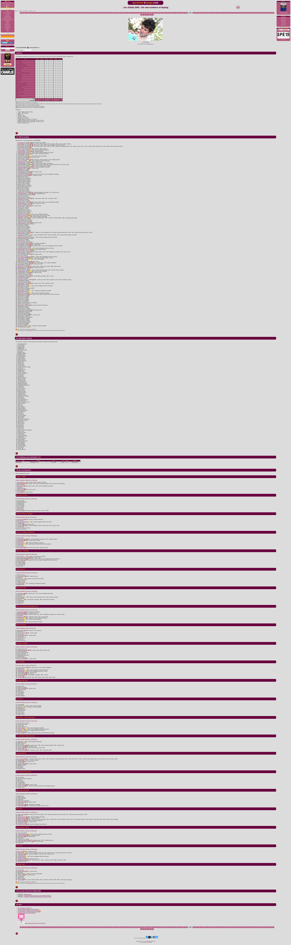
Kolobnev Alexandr (22, 166)
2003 (181, 12)
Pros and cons (7, 25)
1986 (104, 12)
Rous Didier (19, 510)
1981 (81, 12)
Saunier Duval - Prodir (20, 93)
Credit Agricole (18, 69)
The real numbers (7, 18)
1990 (122, 12)
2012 (222, 12)
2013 (227, 12)
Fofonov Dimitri (21, 249)
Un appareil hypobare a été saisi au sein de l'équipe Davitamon (37, 895)
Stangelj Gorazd (21, 222)
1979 (72, 12)
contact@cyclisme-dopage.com (149, 941)
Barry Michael (21, 263)
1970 (31, 12)
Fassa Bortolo (18, 78)
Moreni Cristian (21, 205)
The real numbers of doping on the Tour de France (29, 910)
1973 (45, 12)
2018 (249, 12)
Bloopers (7, 26)
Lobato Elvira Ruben (22, 193)
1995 (145, 12)
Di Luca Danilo (21, 146)
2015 (236, 12)
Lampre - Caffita (19, 60)
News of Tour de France (7, 2)
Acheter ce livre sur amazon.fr (39, 923)
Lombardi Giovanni (22, 248)
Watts (7, 22)
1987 (108, 12)
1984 (95, 12)
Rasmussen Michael (22, 819)
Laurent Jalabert (283, 19)
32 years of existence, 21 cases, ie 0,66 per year (26, 535)
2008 (204, 12)
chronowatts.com (283, 31)
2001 (172, 12)
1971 (36, 12)
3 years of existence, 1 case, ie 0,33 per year (26, 628)
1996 (149, 12)
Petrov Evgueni (21, 202)
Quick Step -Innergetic (20, 90)
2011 (217, 12)
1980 (76, 12)
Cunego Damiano (21, 163)
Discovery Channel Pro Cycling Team (22, 72)
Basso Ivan (20, 175)
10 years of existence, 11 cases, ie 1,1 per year (26, 756)
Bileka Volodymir (21, 251)
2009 (208, 12)
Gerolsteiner (18, 81)
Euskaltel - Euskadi (19, 76)
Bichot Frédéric (21, 688)
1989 (117, 12)
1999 (163, 12)
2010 (213, 12)
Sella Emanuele (21, 153)
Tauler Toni (20, 294)
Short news (7, 13)
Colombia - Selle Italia (20, 67)
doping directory (30, 330)
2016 (240, 12)
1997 (154, 12)
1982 (86, 12)
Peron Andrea (21, 234)
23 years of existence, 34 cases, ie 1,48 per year (26, 867)
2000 (167, 12)
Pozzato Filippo (21, 243)
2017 (245, 12)
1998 (158, 12)
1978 (67, 12)
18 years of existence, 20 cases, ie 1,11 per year (26, 609)
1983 (90, 12)
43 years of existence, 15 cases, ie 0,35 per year (26, 591)
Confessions (7, 24)
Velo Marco (20, 266)
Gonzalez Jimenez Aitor (22, 650)
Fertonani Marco (20, 635)
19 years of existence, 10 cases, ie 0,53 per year (26, 739)
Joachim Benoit (21, 271)
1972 (40, 12)
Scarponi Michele (21, 198)
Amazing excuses (7, 27)
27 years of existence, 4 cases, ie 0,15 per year (26, 498)
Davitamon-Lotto (19, 71)
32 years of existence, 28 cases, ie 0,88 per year (26, 554)
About (7, 39)
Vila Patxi (20, 168)
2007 (199, 12)
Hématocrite (33, 462)
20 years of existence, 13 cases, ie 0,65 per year (26, 646)
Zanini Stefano (21, 276)
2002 (177, 12)
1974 (49, 12)
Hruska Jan (20, 215)
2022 (267, 12)
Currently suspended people (7, 35)
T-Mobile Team (18, 97)
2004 (186, 12)
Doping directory (7, 17)
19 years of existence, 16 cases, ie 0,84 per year (26, 849)
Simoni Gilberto (21, 143)
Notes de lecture (28, 923)
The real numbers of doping (24, 908)
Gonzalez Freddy (21, 525)
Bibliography (7, 16)
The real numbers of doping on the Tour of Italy (28, 909)
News (8, 11)
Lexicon (7, 15)
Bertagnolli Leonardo (21, 539)
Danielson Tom (20, 616)
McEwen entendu (27, 894)
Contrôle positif (75, 462)
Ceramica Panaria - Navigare (21, 64)
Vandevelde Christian (22, 279)
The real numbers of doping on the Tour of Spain (28, 911)
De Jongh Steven (21, 824)
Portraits (7, 21)
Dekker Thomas (21, 232)
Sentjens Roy (21, 305)
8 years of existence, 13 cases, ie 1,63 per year (26, 830)
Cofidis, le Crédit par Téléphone (21, 65)
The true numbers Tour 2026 (7, 5)
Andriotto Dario (21, 259)
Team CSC (17, 95)
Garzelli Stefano (21, 763)
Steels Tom (19, 599)
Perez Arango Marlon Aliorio (23, 557)
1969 (26, 12)
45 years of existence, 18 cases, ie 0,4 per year (26, 517)
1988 (113, 12)
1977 (63, 12)
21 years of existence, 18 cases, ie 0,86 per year (26, 775)
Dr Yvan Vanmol (283, 24)
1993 (136, 12)
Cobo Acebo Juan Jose (23, 840)
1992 (131, 12)
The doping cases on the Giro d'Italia (26, 912)
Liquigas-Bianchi (19, 86)
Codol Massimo (21, 285)
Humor (7, 28)
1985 (99, 12)
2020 (258, 12)
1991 (126, 12)
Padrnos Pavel (21, 214)
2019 (254, 12)
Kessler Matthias (21, 171)
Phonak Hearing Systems (20, 88)
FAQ (7, 30)
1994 (140, 12)
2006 (195, 12)
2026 (152, 14)
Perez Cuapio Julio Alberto (23, 256)
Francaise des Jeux (19, 79)
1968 (22, 12)
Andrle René (20, 216)
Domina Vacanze (19, 74)
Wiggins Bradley (21, 290)
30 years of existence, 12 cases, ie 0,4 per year (26, 683)
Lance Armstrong (283, 17)
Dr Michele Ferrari (283, 18)
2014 (231, 12)
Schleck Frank (21, 192)
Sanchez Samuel (21, 162)
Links (7, 29)
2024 (142, 14)
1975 (54, 12)
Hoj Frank (20, 325)
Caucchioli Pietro (21, 151)
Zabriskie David (21, 267)
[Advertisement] (145, 126)
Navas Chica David (22, 729)
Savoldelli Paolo (21, 142)
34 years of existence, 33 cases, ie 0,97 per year (26, 793)
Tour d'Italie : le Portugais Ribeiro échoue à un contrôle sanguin (37, 896)
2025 (147, 14)
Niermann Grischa (22, 203)
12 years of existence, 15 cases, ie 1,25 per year (26, 702)
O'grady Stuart (20, 544)
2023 (272, 12)
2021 (263, 12)
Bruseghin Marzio (22, 152)
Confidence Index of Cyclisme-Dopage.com (7, 4)
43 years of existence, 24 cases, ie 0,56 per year (26, 812)
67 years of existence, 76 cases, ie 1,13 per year (26, 572)
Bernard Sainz (283, 21)
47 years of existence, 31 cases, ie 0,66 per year (26, 720)
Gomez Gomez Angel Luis (23, 237)
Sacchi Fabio (21, 257)
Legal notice (138, 941)
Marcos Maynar (283, 20)
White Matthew (21, 283)
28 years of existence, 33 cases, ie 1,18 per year (26, 480)
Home (7, 10)
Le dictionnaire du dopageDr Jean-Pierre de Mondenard (283, 13)
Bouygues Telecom (19, 62)
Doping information (7, 12)
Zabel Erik (20, 217)
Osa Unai (20, 160)
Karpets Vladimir (21, 150)
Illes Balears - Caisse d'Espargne (21, 83)
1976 (58, 12)
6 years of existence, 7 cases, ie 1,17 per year (26, 665)
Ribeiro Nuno (18, 462)
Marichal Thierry (21, 293)
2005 (63, 462)
